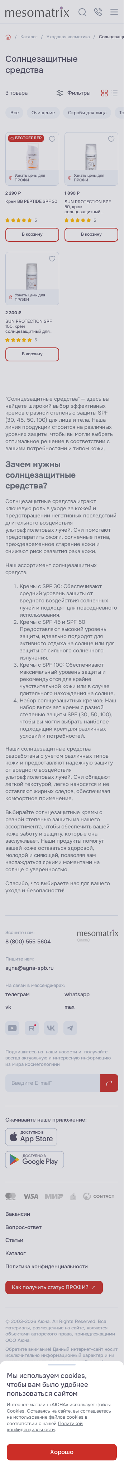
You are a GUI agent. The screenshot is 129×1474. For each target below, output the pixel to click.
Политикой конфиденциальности (45, 1426)
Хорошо (61, 1452)
